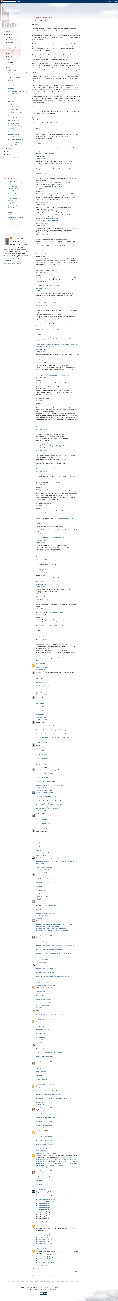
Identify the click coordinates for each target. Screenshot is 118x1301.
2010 (7, 34)
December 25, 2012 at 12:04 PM (42, 141)
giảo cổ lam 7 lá (40, 707)
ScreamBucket (11, 212)
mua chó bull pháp (41, 690)
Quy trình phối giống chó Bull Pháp (45, 1056)
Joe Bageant (11, 207)
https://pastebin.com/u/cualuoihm (45, 913)
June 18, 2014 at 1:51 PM (41, 660)
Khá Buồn (38, 813)
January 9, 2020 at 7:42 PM (41, 1017)
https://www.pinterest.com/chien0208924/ (47, 957)
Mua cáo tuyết (39, 842)
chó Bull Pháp (39, 678)
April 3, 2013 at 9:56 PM (41, 540)
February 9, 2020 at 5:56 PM (42, 1040)
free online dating (53, 220)
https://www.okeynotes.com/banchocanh (47, 968)
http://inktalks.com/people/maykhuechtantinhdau (49, 949)
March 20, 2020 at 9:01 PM (41, 1082)
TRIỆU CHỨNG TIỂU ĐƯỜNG (44, 793)
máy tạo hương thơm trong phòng (45, 879)
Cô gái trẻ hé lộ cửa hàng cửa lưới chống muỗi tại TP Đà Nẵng (53, 733)
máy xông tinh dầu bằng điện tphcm (45, 882)
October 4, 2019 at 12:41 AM (42, 896)
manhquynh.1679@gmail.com (44, 1153)
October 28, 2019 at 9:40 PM (42, 959)
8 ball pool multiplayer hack (55, 612)
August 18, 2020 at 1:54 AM (42, 1150)
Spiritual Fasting (12, 115)
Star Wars (10, 98)
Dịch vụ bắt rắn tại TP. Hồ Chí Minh (45, 1199)
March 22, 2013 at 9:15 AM (41, 429)
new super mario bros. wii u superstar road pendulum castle (56, 170)
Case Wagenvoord (18, 238)
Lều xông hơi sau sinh (42, 777)
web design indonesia (49, 251)
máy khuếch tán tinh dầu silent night (45, 1117)
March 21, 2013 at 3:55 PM (41, 377)
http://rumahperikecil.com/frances (64, 518)
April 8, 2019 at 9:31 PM (41, 717)
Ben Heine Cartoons (13, 188)
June (9, 56)
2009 (7, 37)
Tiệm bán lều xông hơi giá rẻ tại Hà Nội (46, 781)
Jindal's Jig (10, 80)
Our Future (10, 104)
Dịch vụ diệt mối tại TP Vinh (43, 1236)
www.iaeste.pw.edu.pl (54, 482)
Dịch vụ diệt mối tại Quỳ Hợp (44, 1234)
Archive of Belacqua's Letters (15, 184)
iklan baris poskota (55, 285)
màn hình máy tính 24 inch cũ (44, 1029)
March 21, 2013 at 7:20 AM (41, 349)
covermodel (54, 270)
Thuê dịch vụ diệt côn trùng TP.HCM (46, 1196)
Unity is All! (11, 128)
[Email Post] (59, 122)
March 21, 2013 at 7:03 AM (41, 332)
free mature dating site (49, 427)
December (11, 39)
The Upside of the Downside (15, 96)
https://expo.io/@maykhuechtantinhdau (46, 942)
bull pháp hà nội (40, 850)
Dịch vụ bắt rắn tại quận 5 (43, 1209)
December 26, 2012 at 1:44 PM (42, 156)
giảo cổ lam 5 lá (40, 703)
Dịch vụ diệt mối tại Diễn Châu (44, 1239)
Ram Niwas (39, 663)
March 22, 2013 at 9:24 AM (41, 471)
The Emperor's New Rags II (15, 217)
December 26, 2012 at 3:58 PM (42, 173)
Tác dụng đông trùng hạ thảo (43, 1148)
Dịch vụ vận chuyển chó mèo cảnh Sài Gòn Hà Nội (49, 1014)
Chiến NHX (39, 962)
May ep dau (52, 1161)
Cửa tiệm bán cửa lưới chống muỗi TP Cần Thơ (48, 726)
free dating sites (54, 218)
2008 (7, 152)
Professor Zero (12, 210)
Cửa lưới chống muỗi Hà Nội (43, 823)
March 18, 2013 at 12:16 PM (42, 288)
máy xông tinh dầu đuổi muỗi (44, 1121)
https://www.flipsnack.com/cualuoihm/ (46, 905)
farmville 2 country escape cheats (56, 625)
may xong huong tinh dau (43, 890)
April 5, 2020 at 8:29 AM (41, 1104)
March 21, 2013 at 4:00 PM (41, 400)
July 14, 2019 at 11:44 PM (41, 810)
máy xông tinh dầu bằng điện (43, 1113)
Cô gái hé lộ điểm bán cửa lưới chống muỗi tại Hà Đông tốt (52, 730)
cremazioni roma (47, 138)
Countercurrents (12, 193)
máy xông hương (40, 886)
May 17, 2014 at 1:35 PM (41, 614)
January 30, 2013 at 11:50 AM (42, 223)
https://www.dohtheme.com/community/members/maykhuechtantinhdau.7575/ (57, 945)
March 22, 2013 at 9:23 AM (41, 450)
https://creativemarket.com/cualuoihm (46, 909)
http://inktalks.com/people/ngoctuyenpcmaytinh (48, 1094)
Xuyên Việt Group (41, 1224)
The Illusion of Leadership (15, 126)
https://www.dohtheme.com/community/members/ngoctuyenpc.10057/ (55, 1098)
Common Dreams (12, 191)
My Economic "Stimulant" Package (17, 139)
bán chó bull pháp (40, 682)
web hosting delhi (58, 232)
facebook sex (47, 503)
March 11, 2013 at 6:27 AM (41, 272)
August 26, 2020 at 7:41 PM (41, 1167)
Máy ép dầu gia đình (48, 1163)
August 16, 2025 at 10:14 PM (42, 1246)
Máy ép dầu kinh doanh (61, 1163)
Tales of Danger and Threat (15, 112)
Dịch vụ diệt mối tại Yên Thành (44, 1243)
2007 (7, 154)
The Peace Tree (12, 219)
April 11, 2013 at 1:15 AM (41, 559)
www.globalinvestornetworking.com (55, 537)
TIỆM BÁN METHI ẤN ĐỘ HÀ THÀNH (47, 796)
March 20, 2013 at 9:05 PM (41, 305)
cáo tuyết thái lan (40, 838)
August (10, 51)
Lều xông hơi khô (40, 751)
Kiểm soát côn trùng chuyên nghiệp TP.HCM (48, 1197)
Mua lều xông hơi (40, 762)
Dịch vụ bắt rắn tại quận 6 (43, 1211)
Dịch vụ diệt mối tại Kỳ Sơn (43, 1260)
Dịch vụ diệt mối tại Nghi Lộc (44, 1241)
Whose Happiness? (13, 107)
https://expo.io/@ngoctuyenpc (44, 1102)
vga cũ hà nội (39, 995)
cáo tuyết (38, 835)
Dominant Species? (13, 131)
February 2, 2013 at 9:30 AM (42, 234)
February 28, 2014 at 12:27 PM (42, 599)
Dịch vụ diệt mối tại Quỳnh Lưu (44, 1238)
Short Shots (22, 7)
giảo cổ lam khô (40, 711)
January (10, 148)
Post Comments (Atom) (45, 1276)
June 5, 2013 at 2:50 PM (41, 584)
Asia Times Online (13, 186)
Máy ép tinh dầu (67, 1161)
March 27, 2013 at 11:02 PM (42, 505)
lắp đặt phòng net (40, 1033)
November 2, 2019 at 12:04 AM (42, 982)
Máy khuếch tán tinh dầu (42, 935)
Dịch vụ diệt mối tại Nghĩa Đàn (44, 1232)
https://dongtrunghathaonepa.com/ (45, 1140)
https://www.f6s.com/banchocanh (45, 972)
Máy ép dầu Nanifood (62, 1159)
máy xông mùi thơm (41, 1184)
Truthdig (10, 222)
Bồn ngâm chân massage (42, 790)
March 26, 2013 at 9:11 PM (41, 484)
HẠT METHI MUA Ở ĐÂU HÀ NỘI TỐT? (47, 808)
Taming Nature (12, 70)
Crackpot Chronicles (13, 196)
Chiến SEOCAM (40, 670)
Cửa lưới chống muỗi (41, 819)
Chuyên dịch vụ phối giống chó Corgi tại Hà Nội (49, 1052)
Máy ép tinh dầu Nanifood (48, 1159)
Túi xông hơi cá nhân (41, 754)
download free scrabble (59, 658)
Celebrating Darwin (13, 109)
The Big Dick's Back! (13, 134)
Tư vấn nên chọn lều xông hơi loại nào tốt (47, 774)
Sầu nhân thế (39, 855)
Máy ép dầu (44, 1161)
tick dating (46, 398)
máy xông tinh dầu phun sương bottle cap (47, 1068)
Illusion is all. (11, 101)
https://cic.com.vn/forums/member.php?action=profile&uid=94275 (54, 953)
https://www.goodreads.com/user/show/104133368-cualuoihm (52, 930)
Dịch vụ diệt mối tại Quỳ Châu (44, 1259)
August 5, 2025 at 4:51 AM (41, 1221)
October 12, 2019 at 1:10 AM (42, 915)
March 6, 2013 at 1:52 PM (41, 253)
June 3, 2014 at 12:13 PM (41, 628)
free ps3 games (54, 199)
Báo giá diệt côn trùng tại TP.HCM (45, 1201)
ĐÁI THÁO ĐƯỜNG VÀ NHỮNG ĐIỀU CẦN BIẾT (50, 804)
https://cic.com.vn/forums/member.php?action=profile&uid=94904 (54, 1091)
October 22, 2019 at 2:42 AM (42, 933)
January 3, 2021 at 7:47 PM (41, 1187)
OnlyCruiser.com (50, 154)
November (11, 42)
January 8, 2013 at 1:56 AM (41, 188)
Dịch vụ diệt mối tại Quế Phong (44, 1257)
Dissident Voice (12, 200)
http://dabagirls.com (53, 581)
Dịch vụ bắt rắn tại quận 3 (43, 1205)
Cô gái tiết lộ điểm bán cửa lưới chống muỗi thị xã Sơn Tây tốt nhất (54, 737)
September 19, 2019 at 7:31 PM (42, 826)
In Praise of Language (14, 123)
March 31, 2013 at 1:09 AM (41, 521)
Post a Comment (35, 1268)
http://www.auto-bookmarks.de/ (52, 302)
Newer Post (35, 1272)
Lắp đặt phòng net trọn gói (43, 1003)
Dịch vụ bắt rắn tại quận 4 (43, 1207)
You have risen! (12, 86)
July (9, 53)
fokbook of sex (47, 637)
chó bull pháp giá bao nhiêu (43, 686)
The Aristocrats (12, 215)
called (35, 44)
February (10, 68)
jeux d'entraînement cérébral (53, 186)
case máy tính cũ (40, 991)
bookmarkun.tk (51, 469)
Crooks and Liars (12, 198)
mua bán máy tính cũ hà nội (43, 999)
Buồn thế (38, 899)
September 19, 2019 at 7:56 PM (42, 852)
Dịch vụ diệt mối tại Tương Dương (45, 1262)
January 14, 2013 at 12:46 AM (42, 202)
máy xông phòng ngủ (41, 1180)
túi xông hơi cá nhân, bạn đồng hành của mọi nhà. (49, 785)
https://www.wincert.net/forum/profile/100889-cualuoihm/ (51, 928)
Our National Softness (13, 142)
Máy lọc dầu (59, 1161)
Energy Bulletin (12, 203)
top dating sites (57, 329)
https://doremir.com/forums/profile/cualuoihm (48, 926)
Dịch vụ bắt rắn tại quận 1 (43, 1203)
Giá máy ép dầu (45, 1165)
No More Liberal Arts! (14, 77)
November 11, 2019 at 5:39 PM (42, 1005)
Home (56, 1272)
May (9, 59)
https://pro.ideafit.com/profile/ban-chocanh (47, 980)
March (10, 65)
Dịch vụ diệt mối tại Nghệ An (44, 1255)
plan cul (46, 597)
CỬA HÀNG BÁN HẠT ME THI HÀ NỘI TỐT (49, 800)
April (9, 62)
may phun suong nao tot (42, 1079)
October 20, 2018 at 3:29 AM (42, 667)
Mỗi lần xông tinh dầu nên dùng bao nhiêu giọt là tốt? (50, 867)
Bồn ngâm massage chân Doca (44, 985)
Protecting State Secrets (14, 118)
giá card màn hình (40, 1037)
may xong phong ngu (41, 1071)
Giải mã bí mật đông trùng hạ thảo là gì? (47, 1144)
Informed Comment (13, 205)
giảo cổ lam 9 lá (40, 714)
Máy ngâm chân (40, 1130)
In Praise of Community (14, 83)
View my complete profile (13, 263)
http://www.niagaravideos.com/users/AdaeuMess (56, 375)
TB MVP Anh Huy (41, 1189)
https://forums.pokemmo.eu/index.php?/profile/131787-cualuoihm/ (54, 924)
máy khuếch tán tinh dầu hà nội (44, 1125)
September (11, 48)
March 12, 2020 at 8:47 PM (41, 1059)
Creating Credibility (13, 145)
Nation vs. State (12, 137)
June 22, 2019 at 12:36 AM (41, 787)
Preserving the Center (13, 120)
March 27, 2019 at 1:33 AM (41, 692)
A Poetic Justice (12, 181)
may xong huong (40, 1075)
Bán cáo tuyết (39, 846)
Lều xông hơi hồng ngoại (42, 758)
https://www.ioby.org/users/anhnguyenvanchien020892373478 (53, 976)
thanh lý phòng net (41, 1026)
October (10, 45)
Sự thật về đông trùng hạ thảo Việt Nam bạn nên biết (50, 1136)
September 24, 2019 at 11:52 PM (42, 870)
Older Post (78, 1272)
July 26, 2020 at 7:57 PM (41, 1127)
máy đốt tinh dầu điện (42, 894)
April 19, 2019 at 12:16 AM (41, 740)
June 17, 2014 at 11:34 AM (41, 639)
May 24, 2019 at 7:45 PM (41, 765)
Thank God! (11, 88)
